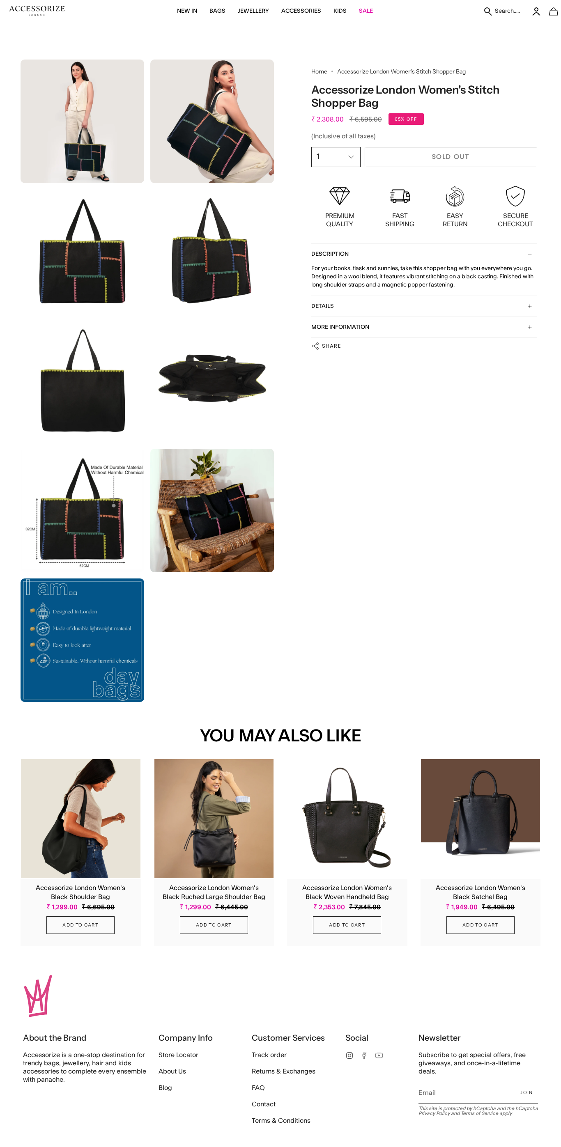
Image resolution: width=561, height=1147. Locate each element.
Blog (165, 1088)
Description (330, 254)
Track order (269, 1055)
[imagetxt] (37, 11)
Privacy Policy (434, 1113)
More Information (340, 327)
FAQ (258, 1088)
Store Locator (178, 1055)
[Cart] (549, 11)
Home (319, 71)
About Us (172, 1071)
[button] (187, 11)
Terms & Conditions (281, 1120)
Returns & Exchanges (283, 1071)
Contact (264, 1104)
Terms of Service (479, 1113)
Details (322, 306)
